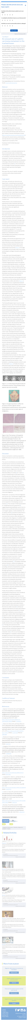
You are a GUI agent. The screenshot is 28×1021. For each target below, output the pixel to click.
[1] (2, 15)
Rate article (14, 30)
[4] (10, 15)
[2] (5, 15)
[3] (7, 15)
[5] (12, 15)
